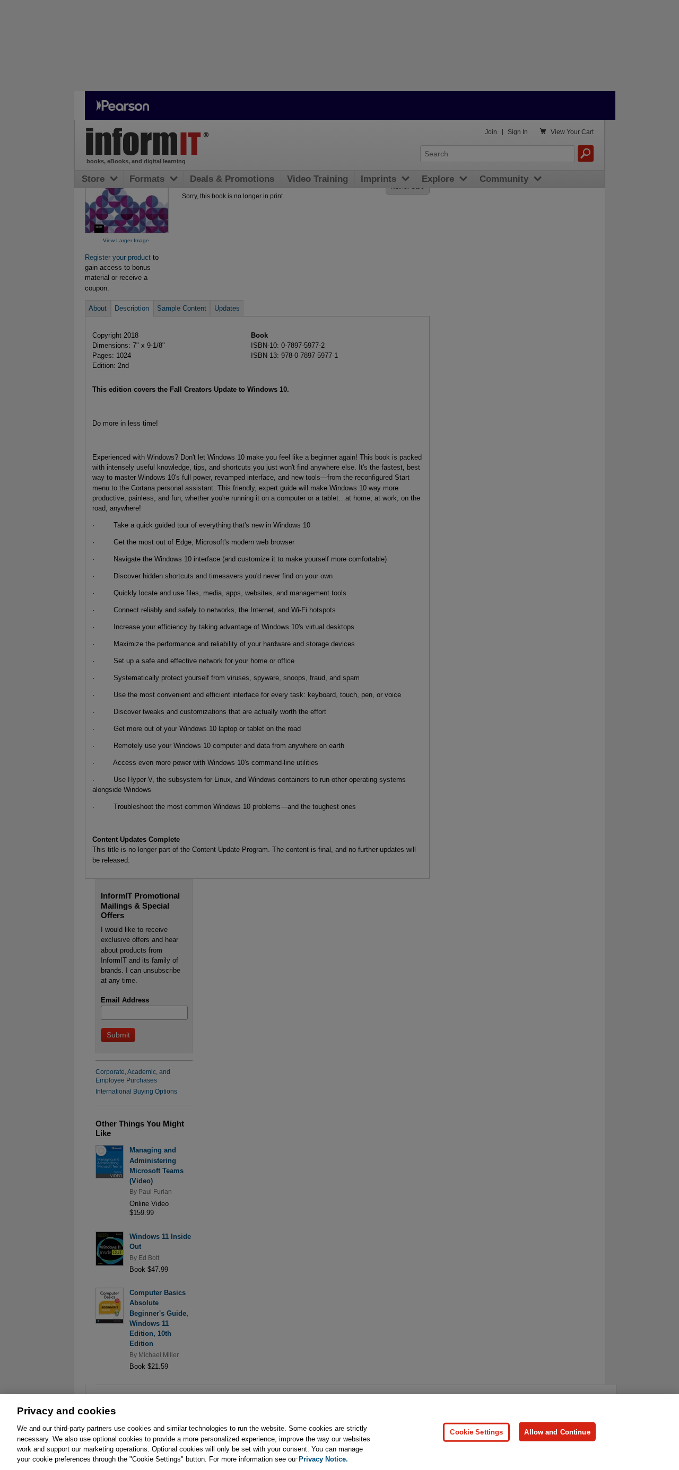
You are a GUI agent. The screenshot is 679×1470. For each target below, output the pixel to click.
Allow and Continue (557, 1432)
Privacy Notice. (323, 1459)
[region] (339, 1432)
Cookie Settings (476, 1432)
